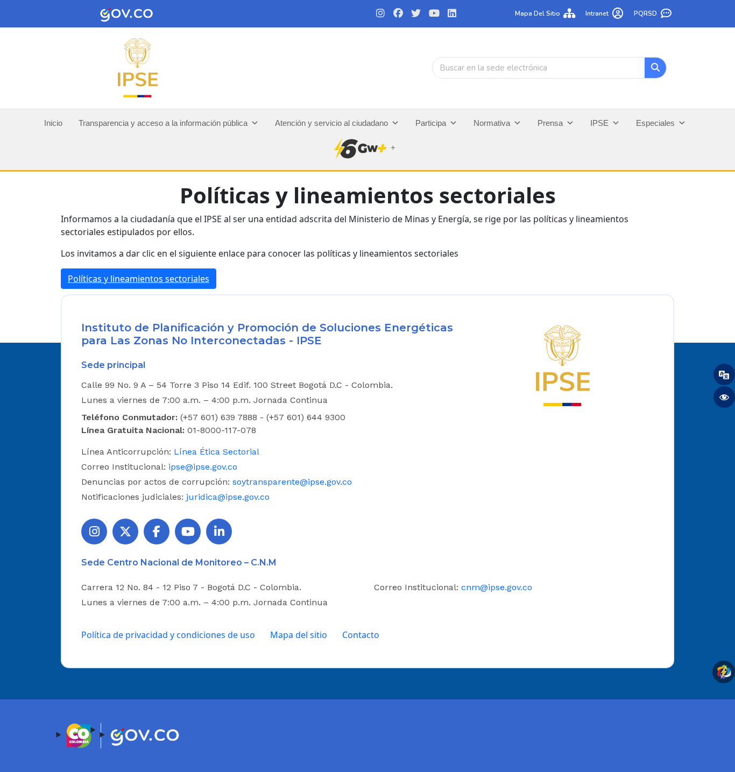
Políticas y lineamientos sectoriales (138, 279)
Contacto (360, 635)
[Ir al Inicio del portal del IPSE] (563, 365)
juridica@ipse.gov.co (228, 497)
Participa (430, 123)
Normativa (491, 123)
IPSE (599, 123)
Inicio (53, 123)
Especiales (655, 123)
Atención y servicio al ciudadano (331, 123)
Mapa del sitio (537, 13)
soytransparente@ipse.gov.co (292, 482)
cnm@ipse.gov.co (496, 587)
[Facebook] (398, 13)
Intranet (597, 13)
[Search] (655, 68)
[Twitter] (416, 13)
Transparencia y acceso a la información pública (163, 123)
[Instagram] (380, 13)
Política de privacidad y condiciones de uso (168, 635)
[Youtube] (434, 13)
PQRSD (645, 13)
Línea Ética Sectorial (216, 452)
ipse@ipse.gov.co (202, 467)
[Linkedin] (451, 13)
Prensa (550, 123)
